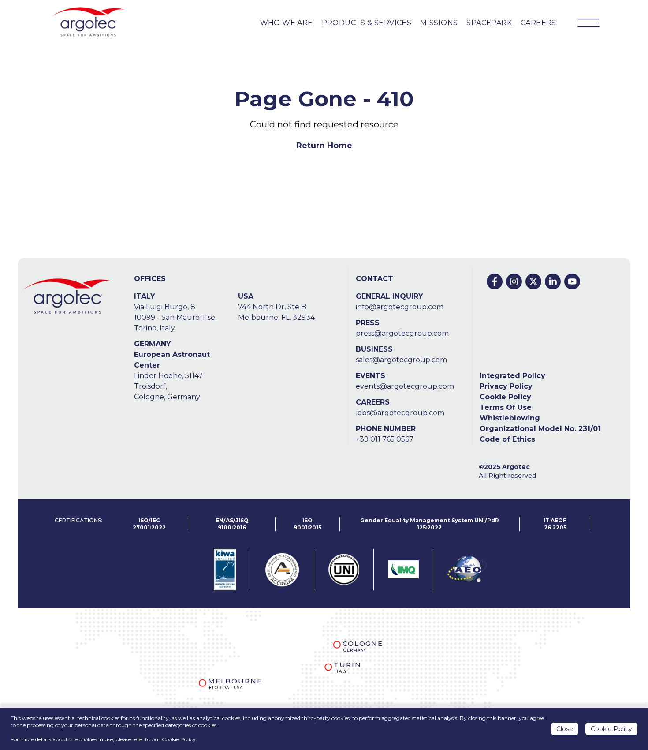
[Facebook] (495, 281)
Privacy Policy (506, 386)
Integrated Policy (512, 375)
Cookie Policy (505, 397)
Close (564, 729)
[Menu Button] (588, 23)
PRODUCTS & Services (367, 23)
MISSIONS (439, 23)
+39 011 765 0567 (384, 439)
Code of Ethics (507, 439)
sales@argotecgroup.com (401, 360)
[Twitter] (533, 281)
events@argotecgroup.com (405, 386)
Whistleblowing (510, 418)
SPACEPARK (489, 23)
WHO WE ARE (286, 23)
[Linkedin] (553, 281)
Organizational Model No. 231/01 (540, 428)
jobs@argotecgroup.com (400, 413)
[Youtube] (572, 281)
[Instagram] (514, 281)
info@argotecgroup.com (399, 307)
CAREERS (538, 23)
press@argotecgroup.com (402, 333)
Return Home (324, 145)
